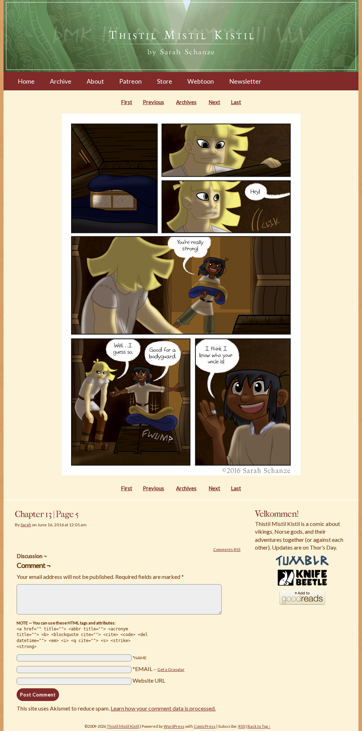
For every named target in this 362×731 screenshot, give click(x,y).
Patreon (130, 81)
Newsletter (245, 81)
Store (164, 81)
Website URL (149, 680)
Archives (186, 102)
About (95, 81)
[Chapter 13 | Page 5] (181, 474)
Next (214, 102)
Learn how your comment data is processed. (163, 708)
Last (236, 102)
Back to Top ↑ (259, 726)
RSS (241, 726)
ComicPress (205, 726)
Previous (153, 102)
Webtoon (200, 81)
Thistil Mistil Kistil (123, 726)
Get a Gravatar (171, 669)
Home (26, 81)
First (126, 102)
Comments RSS (226, 549)
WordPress (174, 726)
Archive (60, 81)
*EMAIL (159, 668)
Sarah (26, 524)
